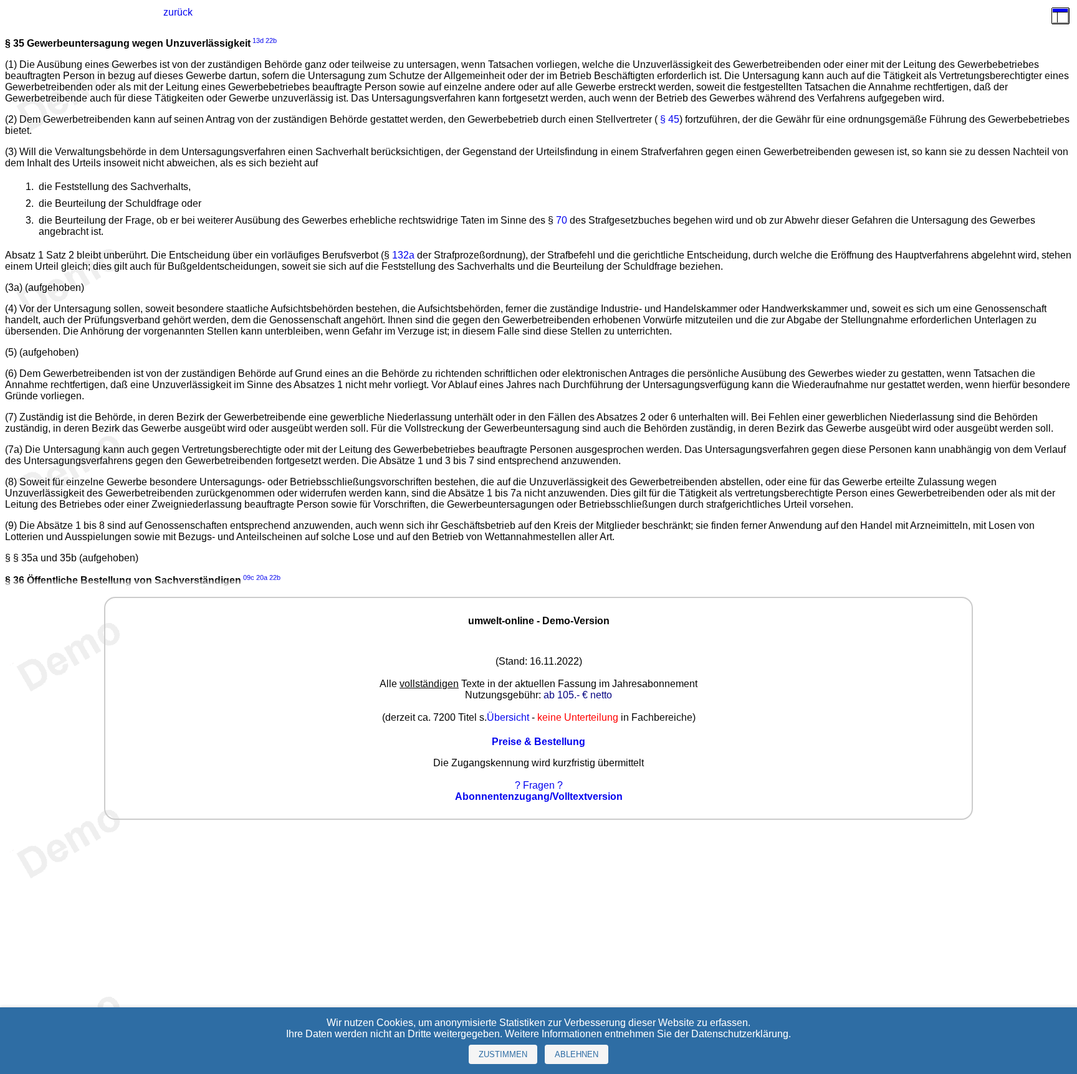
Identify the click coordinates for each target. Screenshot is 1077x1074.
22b (271, 40)
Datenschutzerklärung (739, 1034)
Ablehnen (576, 1054)
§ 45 (669, 119)
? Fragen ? (539, 785)
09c (248, 577)
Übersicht (508, 717)
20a (261, 577)
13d (258, 40)
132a (403, 255)
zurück (178, 12)
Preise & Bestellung (538, 741)
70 (561, 220)
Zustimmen (503, 1054)
